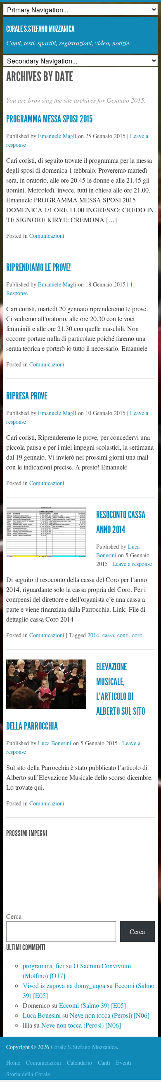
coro (137, 635)
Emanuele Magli (57, 136)
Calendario (79, 1062)
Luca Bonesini (54, 743)
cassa (108, 635)
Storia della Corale (28, 1074)
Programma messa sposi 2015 (49, 119)
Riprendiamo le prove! (38, 267)
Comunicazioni (46, 235)
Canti (104, 1062)
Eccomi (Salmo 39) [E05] (92, 1005)
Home (13, 1062)
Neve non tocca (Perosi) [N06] (109, 1015)
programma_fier (43, 965)
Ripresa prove (26, 396)
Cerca (13, 916)
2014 (93, 635)
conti (123, 635)
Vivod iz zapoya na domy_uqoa (64, 985)
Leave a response (132, 564)
